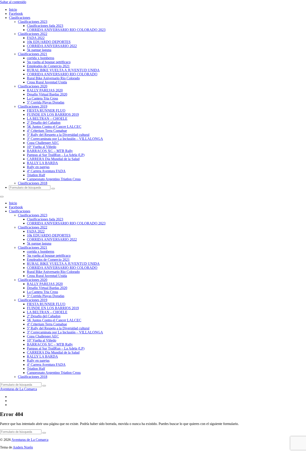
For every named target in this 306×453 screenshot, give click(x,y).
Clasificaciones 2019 (32, 106)
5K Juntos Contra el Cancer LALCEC (54, 126)
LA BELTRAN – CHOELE (47, 118)
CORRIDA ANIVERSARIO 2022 (52, 46)
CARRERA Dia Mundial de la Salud (53, 159)
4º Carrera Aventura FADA (46, 171)
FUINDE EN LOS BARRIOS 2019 (53, 114)
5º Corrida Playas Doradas (45, 102)
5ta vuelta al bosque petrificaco (49, 62)
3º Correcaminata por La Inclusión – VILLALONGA (65, 139)
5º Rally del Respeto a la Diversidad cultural (58, 135)
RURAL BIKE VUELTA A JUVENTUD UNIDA (63, 70)
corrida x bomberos (40, 58)
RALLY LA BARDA (42, 163)
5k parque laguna (39, 50)
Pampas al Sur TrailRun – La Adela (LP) (55, 155)
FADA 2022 (36, 38)
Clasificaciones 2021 (32, 54)
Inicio (13, 9)
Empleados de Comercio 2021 (48, 66)
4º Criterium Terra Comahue (47, 131)
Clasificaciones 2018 (32, 183)
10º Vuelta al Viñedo (41, 147)
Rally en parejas (38, 167)
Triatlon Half (36, 175)
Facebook (16, 13)
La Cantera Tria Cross (42, 98)
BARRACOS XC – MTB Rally (50, 151)
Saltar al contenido (13, 2)
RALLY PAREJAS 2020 (45, 90)
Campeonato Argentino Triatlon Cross (54, 179)
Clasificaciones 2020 (32, 86)
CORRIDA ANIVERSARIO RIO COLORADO (62, 74)
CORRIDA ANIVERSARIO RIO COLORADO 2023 (66, 30)
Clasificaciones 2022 (32, 34)
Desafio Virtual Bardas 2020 (47, 94)
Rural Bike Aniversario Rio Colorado (53, 78)
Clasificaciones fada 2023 (45, 26)
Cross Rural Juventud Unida (47, 82)
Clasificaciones (19, 18)
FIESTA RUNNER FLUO (46, 110)
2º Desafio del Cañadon (43, 122)
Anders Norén (23, 447)
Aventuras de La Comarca (18, 389)
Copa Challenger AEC (43, 143)
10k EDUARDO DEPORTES (49, 42)
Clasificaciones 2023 (32, 22)
